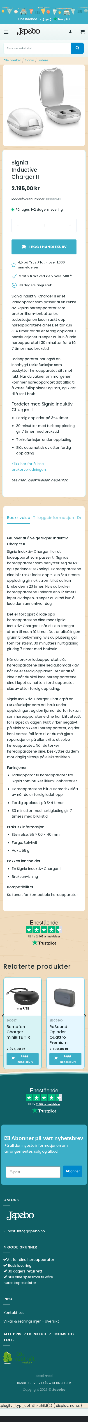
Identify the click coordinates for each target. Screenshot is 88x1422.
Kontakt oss (13, 1312)
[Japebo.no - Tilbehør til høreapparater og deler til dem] (28, 32)
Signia (29, 60)
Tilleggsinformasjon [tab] (53, 517)
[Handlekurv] (82, 32)
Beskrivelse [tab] (18, 517)
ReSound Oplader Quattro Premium (58, 1034)
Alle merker (12, 60)
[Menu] (6, 32)
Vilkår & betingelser (55, 1383)
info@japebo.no (31, 1231)
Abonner (72, 1171)
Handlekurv (26, 1383)
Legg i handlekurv (48, 246)
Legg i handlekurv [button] (25, 1059)
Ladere (43, 60)
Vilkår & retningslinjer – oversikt (31, 1321)
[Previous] (3, 1025)
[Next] (85, 1025)
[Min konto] (70, 32)
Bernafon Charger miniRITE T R (18, 1032)
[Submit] (77, 48)
